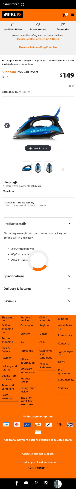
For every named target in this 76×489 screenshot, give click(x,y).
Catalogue (27, 325)
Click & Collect (6, 349)
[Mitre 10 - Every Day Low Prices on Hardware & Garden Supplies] (12, 15)
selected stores (63, 440)
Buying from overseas (9, 377)
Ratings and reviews (27, 389)
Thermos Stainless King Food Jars (38, 47)
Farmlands (27, 350)
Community (65, 335)
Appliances (39, 60)
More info (8, 191)
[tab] (38, 223)
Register (44, 325)
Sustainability (66, 379)
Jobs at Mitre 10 (65, 353)
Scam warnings (7, 396)
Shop (9, 60)
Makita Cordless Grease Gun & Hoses (38, 38)
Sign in (43, 333)
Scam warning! (63, 29)
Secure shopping (7, 340)
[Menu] (72, 15)
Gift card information (28, 360)
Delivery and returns (9, 367)
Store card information (28, 370)
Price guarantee (64, 371)
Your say (63, 388)
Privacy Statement (45, 365)
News (61, 361)
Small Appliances (56, 60)
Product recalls (25, 380)
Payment (7, 357)
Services (25, 333)
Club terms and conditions (45, 354)
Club (42, 342)
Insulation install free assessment (27, 401)
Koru (23, 342)
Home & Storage (23, 60)
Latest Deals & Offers (13, 29)
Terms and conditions (8, 386)
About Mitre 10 (65, 327)
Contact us (64, 343)
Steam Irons (27, 63)
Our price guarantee (38, 29)
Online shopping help (7, 329)
